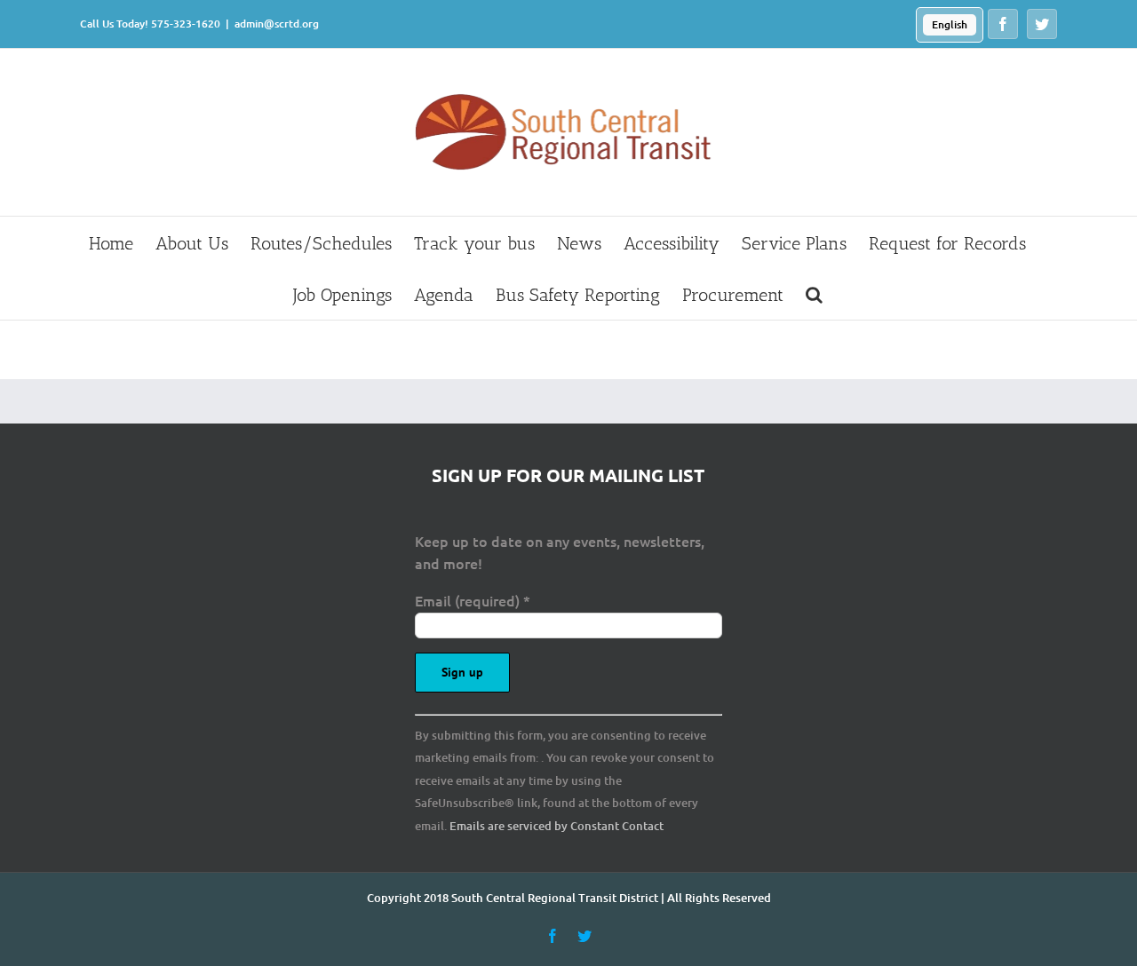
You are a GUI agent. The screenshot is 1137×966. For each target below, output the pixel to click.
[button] (814, 294)
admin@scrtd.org (277, 23)
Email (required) (472, 600)
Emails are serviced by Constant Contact (556, 826)
